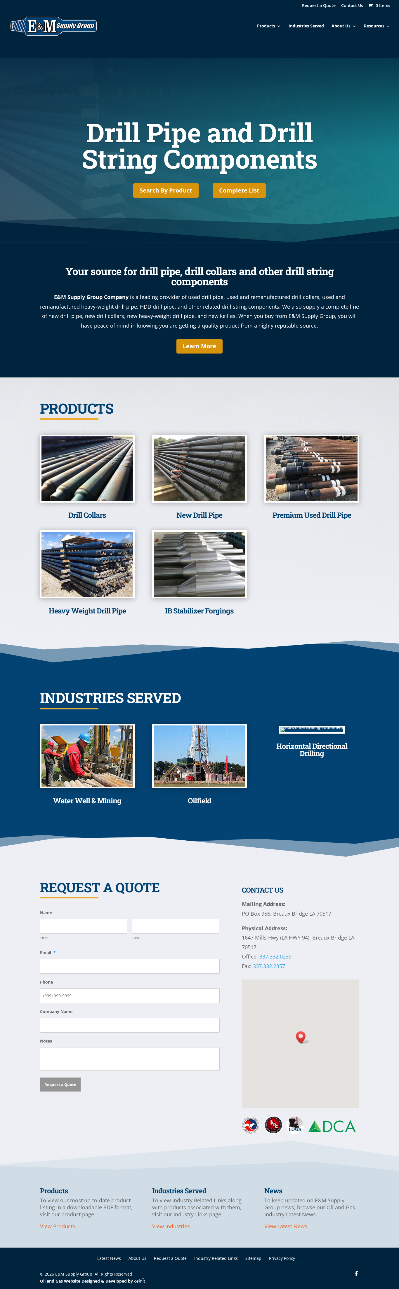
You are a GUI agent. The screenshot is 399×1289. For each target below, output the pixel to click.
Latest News (109, 1258)
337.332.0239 (275, 956)
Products (266, 26)
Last (135, 937)
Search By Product (166, 190)
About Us (341, 26)
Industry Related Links (216, 1258)
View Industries (171, 1226)
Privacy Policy (282, 1258)
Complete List (239, 190)
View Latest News (285, 1226)
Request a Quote (319, 6)
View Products (57, 1226)
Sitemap (253, 1258)
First (44, 937)
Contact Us (352, 6)
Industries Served (306, 26)
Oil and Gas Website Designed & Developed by (87, 1281)
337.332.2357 (269, 966)
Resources (374, 26)
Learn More (199, 346)
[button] (302, 1037)
